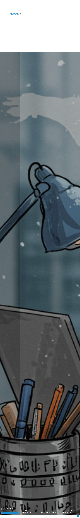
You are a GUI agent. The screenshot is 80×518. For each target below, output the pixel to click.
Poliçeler (49, 13)
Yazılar (53, 13)
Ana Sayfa (38, 13)
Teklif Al (10, 512)
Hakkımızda (44, 13)
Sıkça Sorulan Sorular (60, 13)
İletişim (67, 13)
